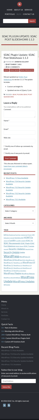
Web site (7, 138)
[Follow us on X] (4, 405)
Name (6, 120)
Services (28, 10)
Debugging (7, 238)
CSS (33, 235)
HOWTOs (28, 237)
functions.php (19, 238)
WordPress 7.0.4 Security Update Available (17, 354)
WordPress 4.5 (30, 260)
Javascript (6, 240)
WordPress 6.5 (8, 268)
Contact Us (28, 14)
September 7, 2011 (14, 64)
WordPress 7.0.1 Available (15, 199)
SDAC (6, 70)
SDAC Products (27, 70)
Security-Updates (17, 249)
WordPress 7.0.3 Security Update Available (17, 357)
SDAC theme (20, 246)
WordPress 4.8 (18, 262)
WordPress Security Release (12, 277)
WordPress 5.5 (18, 265)
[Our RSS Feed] (9, 405)
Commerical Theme (26, 235)
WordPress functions (20, 270)
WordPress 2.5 (25, 257)
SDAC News (14, 70)
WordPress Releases (28, 273)
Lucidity (12, 240)
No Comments (13, 67)
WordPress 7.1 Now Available (17, 178)
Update (22, 252)
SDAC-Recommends (12, 243)
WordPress (11, 256)
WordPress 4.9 (29, 262)
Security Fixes (29, 249)
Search (32, 21)
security (6, 249)
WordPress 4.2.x (20, 260)
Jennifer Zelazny (22, 62)
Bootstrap (12, 235)
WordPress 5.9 (27, 265)
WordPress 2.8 (9, 260)
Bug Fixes (18, 235)
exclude (12, 238)
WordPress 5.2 (8, 265)
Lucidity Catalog (21, 240)
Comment (7, 109)
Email (6, 129)
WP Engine (7, 285)
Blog (19, 14)
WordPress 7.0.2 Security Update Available (17, 361)
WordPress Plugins (12, 273)
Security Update (12, 252)
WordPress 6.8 (18, 268)
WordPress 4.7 (8, 262)
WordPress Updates (23, 281)
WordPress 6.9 (27, 268)
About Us (18, 10)
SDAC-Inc (29, 240)
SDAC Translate (29, 246)
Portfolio (10, 14)
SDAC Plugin (18, 94)
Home (9, 10)
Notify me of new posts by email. (17, 153)
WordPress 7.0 (8, 270)
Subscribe (6, 387)
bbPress (6, 235)
